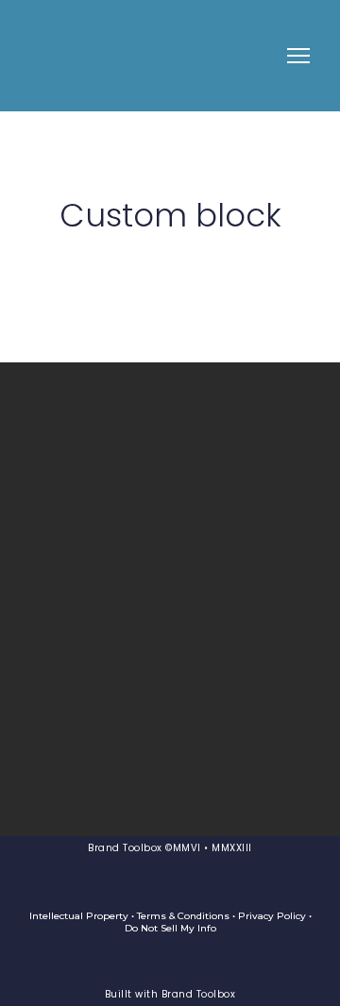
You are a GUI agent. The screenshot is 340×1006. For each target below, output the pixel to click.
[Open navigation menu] (298, 56)
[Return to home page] (62, 55)
